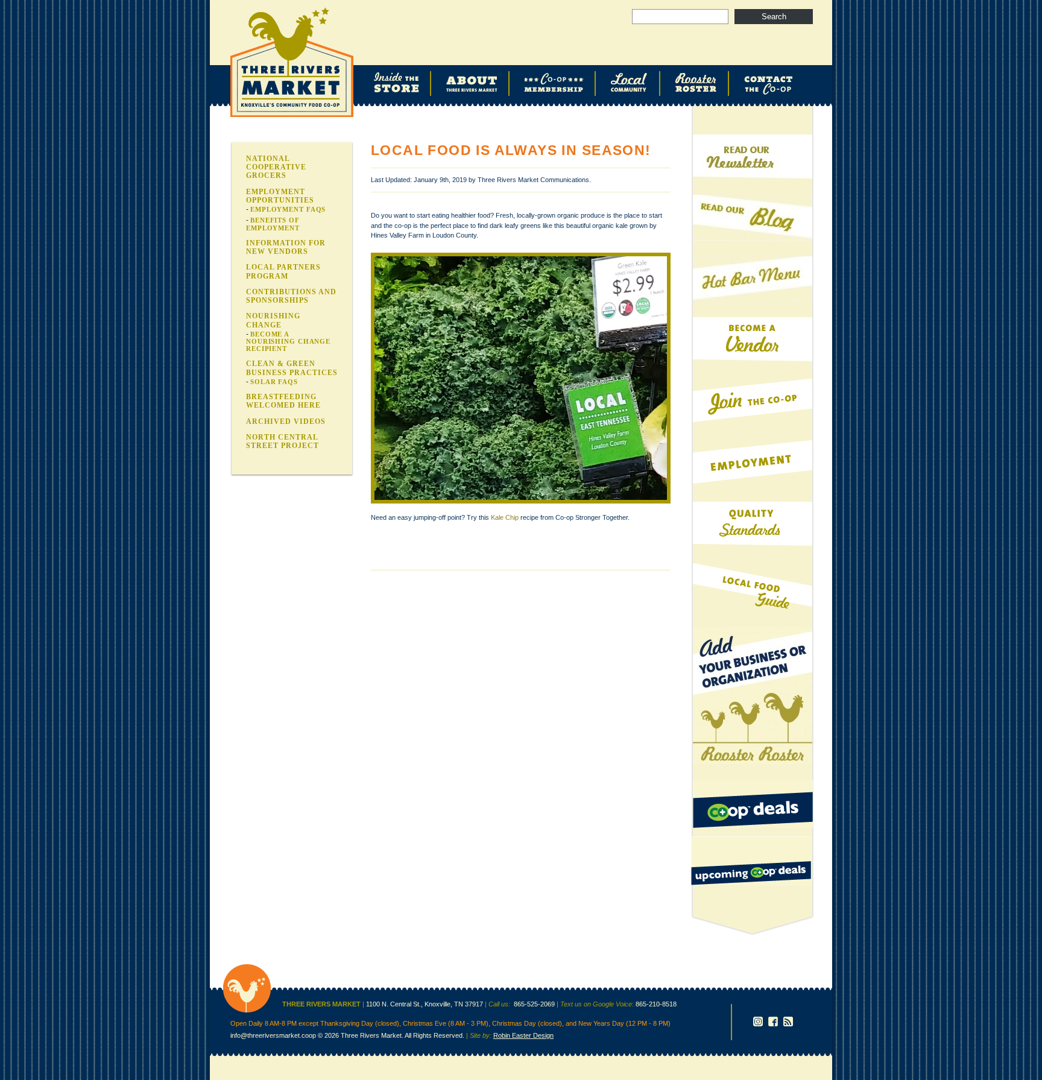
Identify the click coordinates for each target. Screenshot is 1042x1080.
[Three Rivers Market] (247, 1010)
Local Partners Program (283, 271)
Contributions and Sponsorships (291, 296)
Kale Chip (505, 517)
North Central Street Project (282, 441)
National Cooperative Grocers (276, 167)
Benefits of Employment (273, 223)
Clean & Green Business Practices (292, 367)
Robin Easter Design (523, 1035)
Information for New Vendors (286, 247)
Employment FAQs (288, 209)
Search (774, 16)
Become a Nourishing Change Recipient (288, 341)
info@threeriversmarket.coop (273, 1035)
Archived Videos (286, 421)
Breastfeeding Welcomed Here (283, 401)
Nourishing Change (273, 320)
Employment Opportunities (280, 196)
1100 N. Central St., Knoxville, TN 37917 (424, 1004)
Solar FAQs (274, 381)
